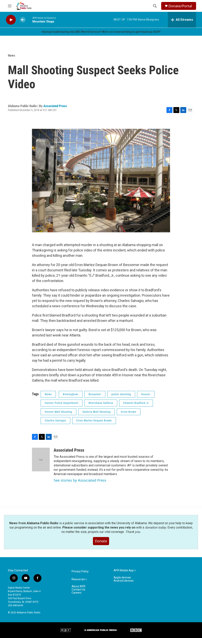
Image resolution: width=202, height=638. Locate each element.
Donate (101, 541)
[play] (11, 20)
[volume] (22, 19)
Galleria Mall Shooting (96, 411)
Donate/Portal (180, 6)
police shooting (121, 394)
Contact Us (78, 589)
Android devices (124, 580)
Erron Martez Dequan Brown (94, 420)
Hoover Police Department (61, 402)
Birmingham (70, 394)
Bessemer (95, 394)
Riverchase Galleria (101, 402)
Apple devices (122, 577)
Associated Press (55, 106)
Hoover (145, 394)
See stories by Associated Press (80, 480)
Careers (76, 592)
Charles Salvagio (55, 420)
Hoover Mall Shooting (58, 411)
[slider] (29, 20)
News (11, 55)
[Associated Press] (41, 459)
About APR (78, 586)
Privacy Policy (80, 571)
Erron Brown (128, 411)
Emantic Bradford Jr (136, 402)
